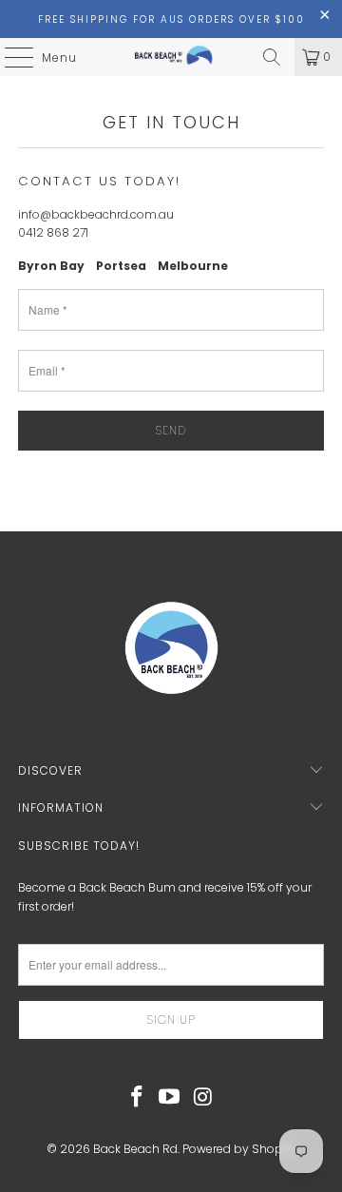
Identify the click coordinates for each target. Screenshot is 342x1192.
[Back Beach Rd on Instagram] (203, 1098)
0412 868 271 (53, 232)
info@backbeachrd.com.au (96, 214)
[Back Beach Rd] (171, 57)
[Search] (272, 57)
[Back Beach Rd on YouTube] (170, 1098)
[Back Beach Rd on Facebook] (137, 1098)
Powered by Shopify (239, 1149)
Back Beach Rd (135, 1149)
